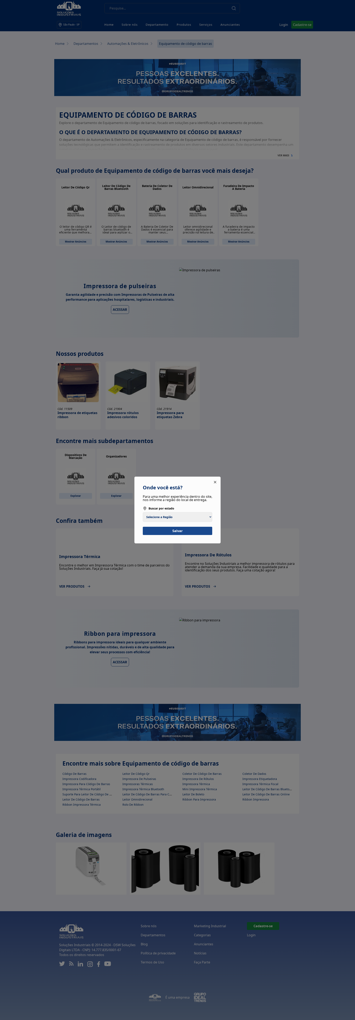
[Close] (215, 482)
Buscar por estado (161, 508)
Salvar (177, 531)
